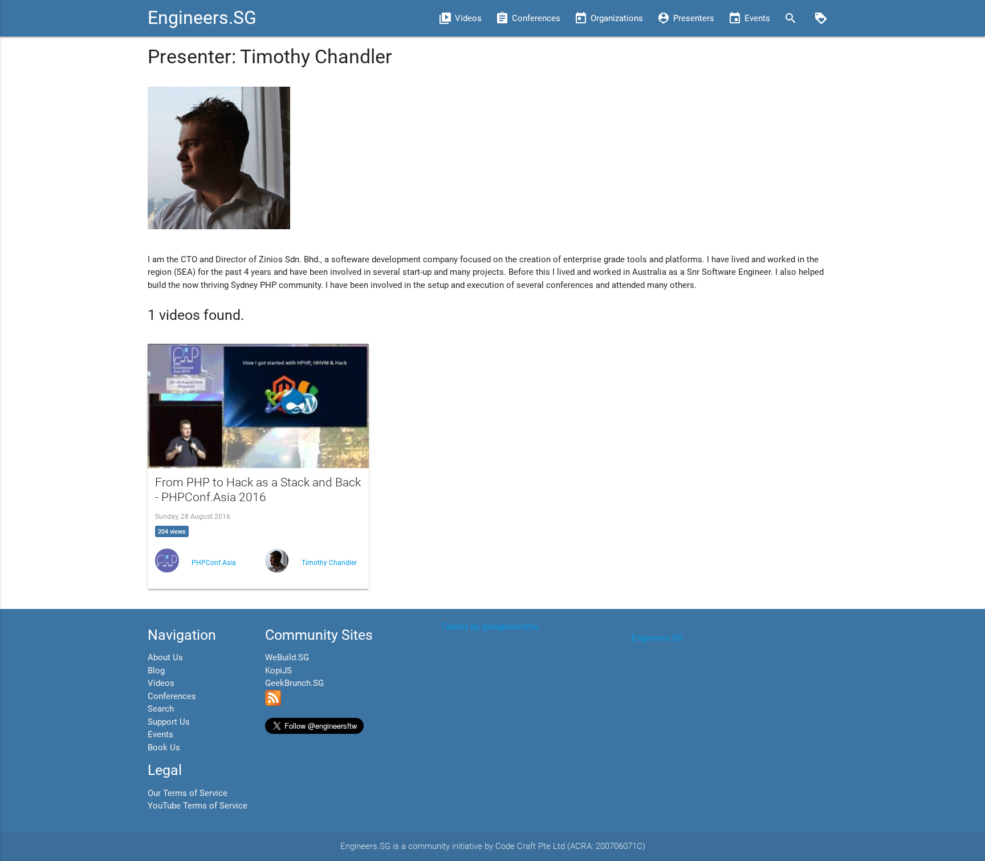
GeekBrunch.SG (294, 683)
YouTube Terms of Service (197, 806)
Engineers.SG (202, 18)
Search (161, 709)
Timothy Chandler (329, 563)
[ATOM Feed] (273, 703)
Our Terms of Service (187, 793)
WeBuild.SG (287, 657)
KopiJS (278, 670)
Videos (161, 683)
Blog (156, 670)
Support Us (169, 722)
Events (160, 734)
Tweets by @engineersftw (489, 627)
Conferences (172, 696)
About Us (165, 657)
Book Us (164, 747)
